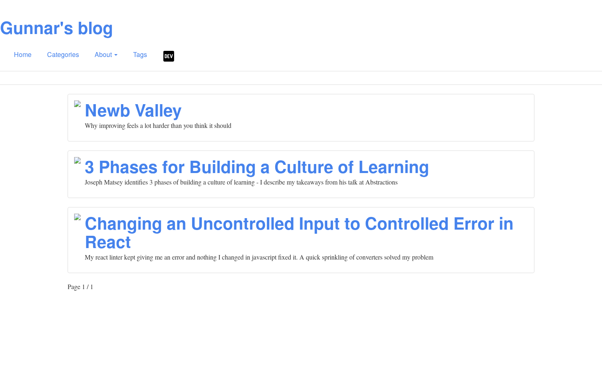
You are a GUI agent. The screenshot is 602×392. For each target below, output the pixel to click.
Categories (63, 54)
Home (23, 54)
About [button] (104, 54)
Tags (140, 54)
